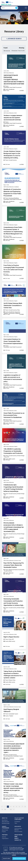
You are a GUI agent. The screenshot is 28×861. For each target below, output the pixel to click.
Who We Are (4, 820)
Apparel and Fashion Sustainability (16, 569)
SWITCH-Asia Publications (9, 72)
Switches (4, 836)
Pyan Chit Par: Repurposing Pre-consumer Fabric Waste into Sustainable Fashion (14, 565)
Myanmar (11, 573)
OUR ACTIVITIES (18, 834)
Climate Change (20, 455)
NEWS (16, 836)
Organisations (5, 838)
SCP (8, 457)
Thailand (11, 715)
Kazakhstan (11, 89)
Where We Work (5, 821)
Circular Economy (13, 160)
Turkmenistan (11, 313)
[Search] (16, 8)
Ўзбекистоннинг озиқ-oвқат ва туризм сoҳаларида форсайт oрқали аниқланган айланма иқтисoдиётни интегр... (13, 788)
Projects (4, 831)
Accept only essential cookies (19, 858)
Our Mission (17, 821)
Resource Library (18, 831)
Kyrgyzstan (17, 312)
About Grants (5, 830)
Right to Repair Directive (11, 637)
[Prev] (2, 807)
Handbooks (16, 186)
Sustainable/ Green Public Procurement (13, 87)
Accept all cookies (6, 858)
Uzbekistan (17, 313)
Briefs (15, 113)
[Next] (14, 809)
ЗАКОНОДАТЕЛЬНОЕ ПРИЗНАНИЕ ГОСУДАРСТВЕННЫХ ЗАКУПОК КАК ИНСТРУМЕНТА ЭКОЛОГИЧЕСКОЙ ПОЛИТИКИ (14, 79)
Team (16, 823)
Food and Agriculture (8, 756)
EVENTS (16, 838)
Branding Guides (5, 823)
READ (22, 90)
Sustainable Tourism (13, 713)
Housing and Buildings (14, 198)
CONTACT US (18, 840)
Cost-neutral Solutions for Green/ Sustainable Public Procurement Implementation (13, 341)
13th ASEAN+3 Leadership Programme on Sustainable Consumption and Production (13, 451)
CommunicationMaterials (18, 829)
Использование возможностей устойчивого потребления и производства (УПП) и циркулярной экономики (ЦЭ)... (14, 527)
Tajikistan (6, 313)
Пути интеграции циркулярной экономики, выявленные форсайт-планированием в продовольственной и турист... (14, 748)
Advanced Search (14, 39)
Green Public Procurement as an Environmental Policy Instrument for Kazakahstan (14, 415)
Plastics (10, 680)
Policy (10, 236)
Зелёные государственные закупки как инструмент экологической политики (13, 118)
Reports (15, 148)
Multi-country (12, 459)
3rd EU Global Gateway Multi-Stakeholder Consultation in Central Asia (13, 305)
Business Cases (17, 560)
